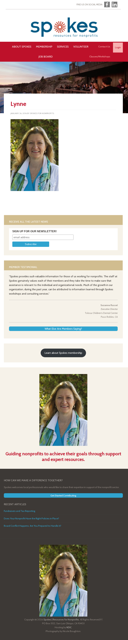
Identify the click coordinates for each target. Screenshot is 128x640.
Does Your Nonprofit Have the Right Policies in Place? (31, 518)
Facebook (107, 4)
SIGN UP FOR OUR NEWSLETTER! (34, 231)
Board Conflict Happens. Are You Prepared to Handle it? (32, 525)
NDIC (69, 627)
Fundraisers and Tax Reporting (19, 511)
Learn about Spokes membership (63, 352)
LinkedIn (115, 4)
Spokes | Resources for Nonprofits (64, 27)
